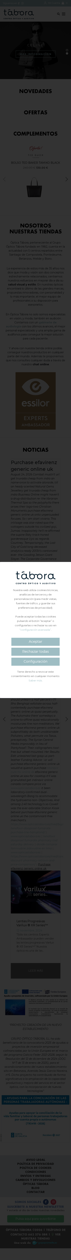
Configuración (36, 661)
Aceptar (35, 641)
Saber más (35, 680)
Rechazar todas (35, 651)
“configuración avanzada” (35, 629)
